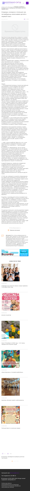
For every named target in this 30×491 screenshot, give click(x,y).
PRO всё (10, 6)
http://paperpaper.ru (16, 227)
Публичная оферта (6, 483)
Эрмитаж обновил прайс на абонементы (12, 400)
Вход (23, 3)
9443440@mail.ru (14, 473)
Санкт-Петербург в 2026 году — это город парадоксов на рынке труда (13, 343)
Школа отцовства (6, 315)
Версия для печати (15, 230)
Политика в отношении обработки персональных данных (11, 486)
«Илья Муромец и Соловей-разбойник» (12, 372)
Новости (3, 6)
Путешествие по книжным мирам (10, 428)
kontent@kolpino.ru (18, 244)
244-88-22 (13, 475)
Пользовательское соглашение (10, 484)
